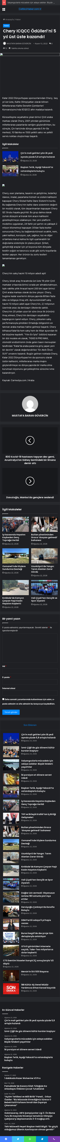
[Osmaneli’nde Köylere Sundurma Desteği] (15, 555)
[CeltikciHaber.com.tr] (30, 9)
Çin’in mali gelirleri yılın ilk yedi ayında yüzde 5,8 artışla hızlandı (38, 736)
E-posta (6, 677)
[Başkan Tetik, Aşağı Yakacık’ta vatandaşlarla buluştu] (10, 170)
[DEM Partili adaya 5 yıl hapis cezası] (11, 924)
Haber (18, 19)
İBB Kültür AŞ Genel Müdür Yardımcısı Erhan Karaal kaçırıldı (38, 986)
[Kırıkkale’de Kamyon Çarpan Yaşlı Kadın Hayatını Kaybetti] (15, 587)
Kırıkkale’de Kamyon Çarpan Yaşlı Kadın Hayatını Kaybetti (13, 600)
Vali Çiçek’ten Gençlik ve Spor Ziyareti (44, 599)
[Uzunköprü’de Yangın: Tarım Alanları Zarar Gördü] (44, 555)
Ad (4, 666)
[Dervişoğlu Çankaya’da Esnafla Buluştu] (11, 911)
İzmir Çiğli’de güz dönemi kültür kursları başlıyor (38, 749)
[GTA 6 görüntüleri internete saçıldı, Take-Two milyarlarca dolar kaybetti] (11, 950)
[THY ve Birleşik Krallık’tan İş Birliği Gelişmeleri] (11, 818)
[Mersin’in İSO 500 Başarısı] (11, 975)
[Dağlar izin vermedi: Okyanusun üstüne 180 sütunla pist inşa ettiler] (11, 896)
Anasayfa (9, 19)
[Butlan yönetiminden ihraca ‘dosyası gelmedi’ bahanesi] (44, 524)
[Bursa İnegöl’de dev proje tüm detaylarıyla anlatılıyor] (11, 937)
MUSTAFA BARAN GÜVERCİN (19, 43)
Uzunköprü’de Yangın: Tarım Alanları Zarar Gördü (42, 569)
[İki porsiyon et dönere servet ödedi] (11, 778)
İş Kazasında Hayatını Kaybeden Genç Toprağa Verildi (13, 537)
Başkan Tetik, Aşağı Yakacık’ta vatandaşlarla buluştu (37, 790)
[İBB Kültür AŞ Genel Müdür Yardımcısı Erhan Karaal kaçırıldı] (11, 988)
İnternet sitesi (8, 688)
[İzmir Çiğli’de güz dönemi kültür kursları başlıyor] (11, 751)
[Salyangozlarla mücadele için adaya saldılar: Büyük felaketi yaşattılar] (11, 764)
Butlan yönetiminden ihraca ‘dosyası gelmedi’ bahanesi (44, 537)
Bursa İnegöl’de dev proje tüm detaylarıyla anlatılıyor (37, 935)
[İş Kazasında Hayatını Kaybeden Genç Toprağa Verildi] (15, 524)
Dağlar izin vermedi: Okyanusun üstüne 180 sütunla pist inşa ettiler (38, 896)
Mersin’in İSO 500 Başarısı (35, 971)
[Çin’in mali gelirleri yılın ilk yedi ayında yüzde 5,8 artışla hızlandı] (10, 156)
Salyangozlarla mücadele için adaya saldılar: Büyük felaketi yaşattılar (37, 763)
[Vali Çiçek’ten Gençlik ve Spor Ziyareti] (44, 587)
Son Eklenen (30, 725)
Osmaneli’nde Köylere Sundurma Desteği (14, 568)
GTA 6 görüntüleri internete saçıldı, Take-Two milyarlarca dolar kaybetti (37, 949)
